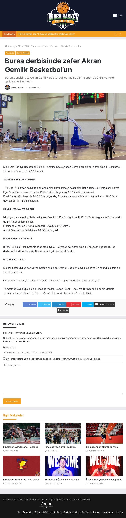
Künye (96, 512)
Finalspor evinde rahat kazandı (20, 446)
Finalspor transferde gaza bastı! (21, 479)
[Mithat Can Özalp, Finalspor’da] (63, 466)
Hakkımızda (107, 512)
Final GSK (24, 46)
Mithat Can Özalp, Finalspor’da (62, 479)
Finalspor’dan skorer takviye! (102, 446)
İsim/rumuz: (9, 347)
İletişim (119, 512)
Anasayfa (12, 46)
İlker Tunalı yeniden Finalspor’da (104, 479)
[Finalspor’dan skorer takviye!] (104, 433)
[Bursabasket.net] (63, 15)
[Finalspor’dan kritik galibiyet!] (63, 433)
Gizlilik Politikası (65, 512)
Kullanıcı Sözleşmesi (44, 512)
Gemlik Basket (23, 53)
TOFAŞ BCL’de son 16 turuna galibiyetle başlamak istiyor (46, 34)
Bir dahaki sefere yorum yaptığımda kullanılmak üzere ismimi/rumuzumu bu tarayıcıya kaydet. (52, 358)
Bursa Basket (17, 87)
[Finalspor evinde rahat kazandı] (21, 433)
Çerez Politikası (83, 512)
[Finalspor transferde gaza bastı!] (21, 466)
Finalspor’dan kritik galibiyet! (61, 446)
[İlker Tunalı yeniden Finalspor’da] (104, 466)
